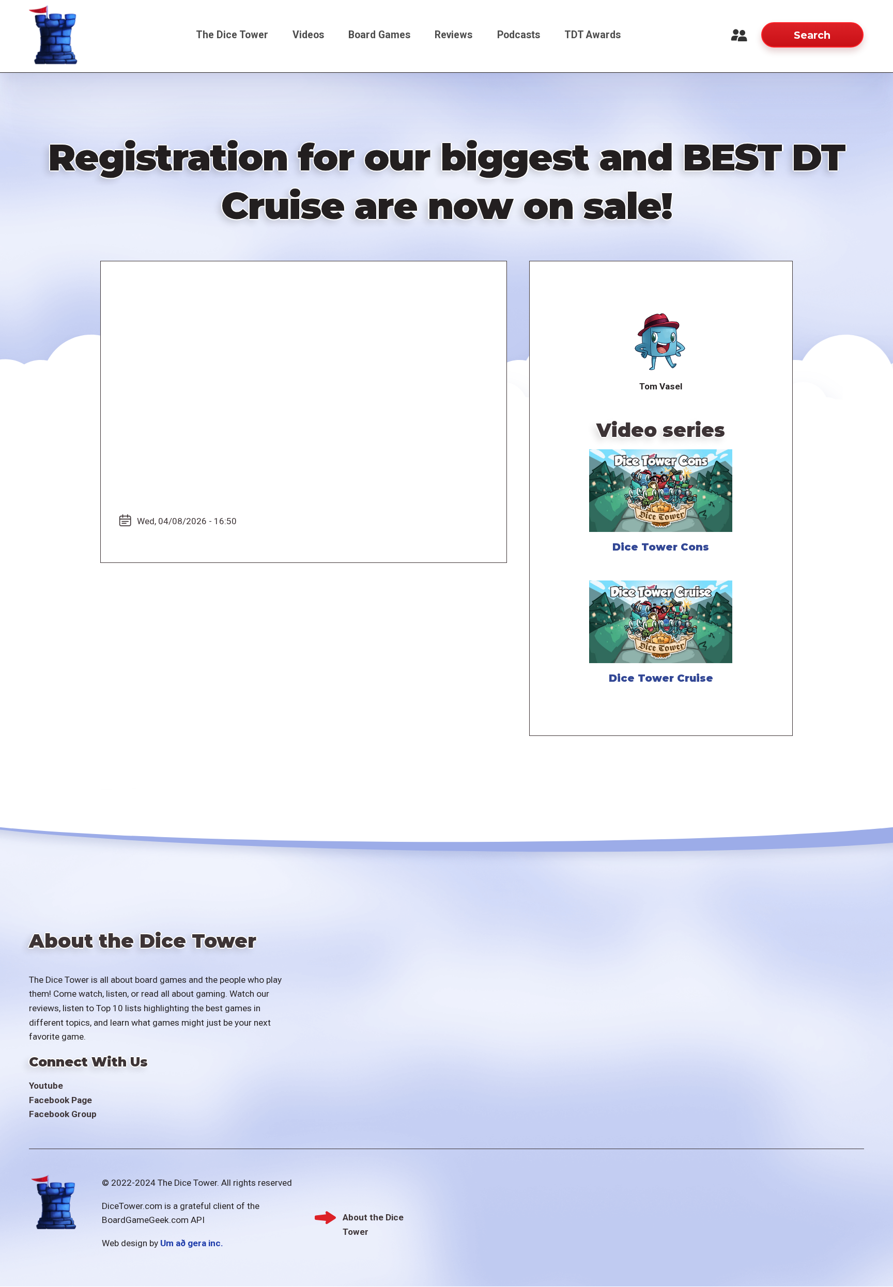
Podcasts (518, 35)
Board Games (379, 35)
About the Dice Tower (373, 1218)
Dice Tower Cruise (661, 678)
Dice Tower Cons (660, 547)
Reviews (453, 35)
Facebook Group (63, 1114)
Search (812, 35)
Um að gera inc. (191, 1243)
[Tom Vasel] (660, 342)
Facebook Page (60, 1100)
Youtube (46, 1085)
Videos (308, 35)
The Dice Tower (232, 35)
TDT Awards (592, 35)
